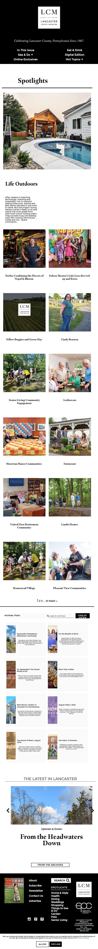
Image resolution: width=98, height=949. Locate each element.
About (33, 880)
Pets (54, 916)
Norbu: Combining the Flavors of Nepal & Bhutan (24, 277)
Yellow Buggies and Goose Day (24, 339)
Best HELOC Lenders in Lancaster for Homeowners (28, 706)
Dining (55, 899)
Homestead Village (24, 588)
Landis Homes (69, 524)
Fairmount (70, 463)
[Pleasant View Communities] (70, 561)
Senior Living (59, 919)
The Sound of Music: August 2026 (28, 741)
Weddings (57, 902)
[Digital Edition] (14, 903)
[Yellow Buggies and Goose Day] (24, 312)
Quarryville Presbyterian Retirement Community (27, 635)
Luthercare (69, 400)
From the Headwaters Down (51, 840)
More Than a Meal (66, 669)
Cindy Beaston (70, 339)
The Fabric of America (68, 740)
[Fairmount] (70, 436)
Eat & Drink (74, 50)
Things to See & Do (59, 909)
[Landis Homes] (70, 497)
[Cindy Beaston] (70, 312)
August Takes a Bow (67, 705)
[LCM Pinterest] (35, 920)
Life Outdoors (21, 184)
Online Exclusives (26, 59)
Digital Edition (74, 54)
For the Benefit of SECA (68, 634)
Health (55, 895)
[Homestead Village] (24, 561)
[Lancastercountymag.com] (84, 897)
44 (47, 600)
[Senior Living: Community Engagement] (24, 373)
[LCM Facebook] (42, 920)
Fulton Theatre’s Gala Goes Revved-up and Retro (70, 277)
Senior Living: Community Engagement (24, 402)
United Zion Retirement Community (24, 526)
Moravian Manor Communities (24, 463)
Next (91, 810)
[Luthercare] (70, 373)
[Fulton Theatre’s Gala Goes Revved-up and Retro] (70, 248)
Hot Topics (73, 59)
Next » (53, 600)
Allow (42, 944)
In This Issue (25, 50)
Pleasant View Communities (70, 588)
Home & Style (59, 892)
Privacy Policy (82, 938)
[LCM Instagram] (29, 920)
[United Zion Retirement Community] (24, 497)
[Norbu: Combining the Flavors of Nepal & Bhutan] (24, 248)
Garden (55, 913)
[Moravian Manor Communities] (24, 436)
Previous (8, 810)
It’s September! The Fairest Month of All (28, 670)
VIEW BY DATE (82, 616)
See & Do (24, 54)
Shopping (57, 905)
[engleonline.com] (84, 914)
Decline (55, 944)
